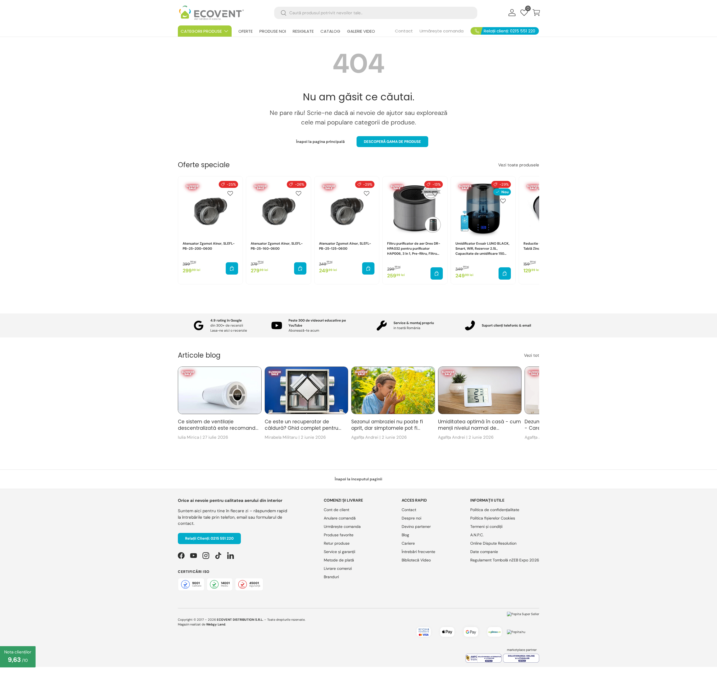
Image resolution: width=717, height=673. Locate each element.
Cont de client (336, 509)
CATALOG (330, 31)
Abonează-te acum (303, 330)
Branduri (331, 576)
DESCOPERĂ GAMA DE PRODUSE (392, 141)
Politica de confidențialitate (494, 509)
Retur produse (337, 543)
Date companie (484, 551)
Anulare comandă (340, 518)
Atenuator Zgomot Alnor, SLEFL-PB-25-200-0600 (209, 246)
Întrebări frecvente (418, 551)
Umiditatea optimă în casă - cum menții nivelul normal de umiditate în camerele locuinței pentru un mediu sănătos (479, 425)
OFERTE (245, 31)
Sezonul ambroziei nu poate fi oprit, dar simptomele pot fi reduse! (387, 425)
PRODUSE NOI (272, 31)
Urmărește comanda (442, 31)
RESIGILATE (303, 31)
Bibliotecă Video (416, 560)
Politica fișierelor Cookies (492, 518)
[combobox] (375, 13)
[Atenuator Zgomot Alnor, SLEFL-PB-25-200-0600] (210, 208)
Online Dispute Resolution (493, 543)
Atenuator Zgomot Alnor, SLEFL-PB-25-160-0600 (277, 246)
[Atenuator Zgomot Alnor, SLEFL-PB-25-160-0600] (278, 208)
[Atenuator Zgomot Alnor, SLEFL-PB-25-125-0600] (346, 208)
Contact (404, 31)
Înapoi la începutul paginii (358, 479)
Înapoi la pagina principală (320, 141)
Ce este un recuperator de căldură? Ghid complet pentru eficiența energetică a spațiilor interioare (302, 425)
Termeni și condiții (486, 526)
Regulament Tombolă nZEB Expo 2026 (504, 560)
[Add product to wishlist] (230, 193)
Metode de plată (339, 560)
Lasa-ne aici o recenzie (228, 330)
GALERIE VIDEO (361, 31)
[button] (536, 13)
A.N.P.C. (477, 534)
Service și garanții (339, 551)
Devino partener (416, 526)
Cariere (408, 543)
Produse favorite (338, 534)
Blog (405, 534)
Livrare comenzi (338, 568)
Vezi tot (531, 355)
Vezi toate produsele (518, 165)
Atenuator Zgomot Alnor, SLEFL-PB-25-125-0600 (345, 246)
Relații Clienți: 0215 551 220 (209, 538)
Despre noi (411, 518)
